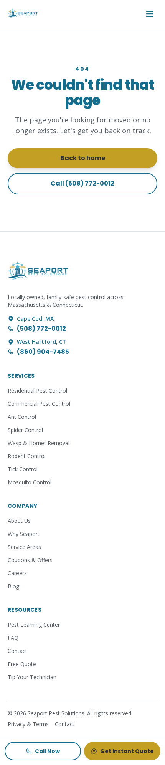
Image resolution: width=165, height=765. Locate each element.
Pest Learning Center (34, 624)
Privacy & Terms (28, 724)
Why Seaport (24, 533)
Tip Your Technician (32, 677)
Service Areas (24, 547)
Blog (13, 586)
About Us (19, 520)
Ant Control (22, 416)
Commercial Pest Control (39, 403)
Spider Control (25, 430)
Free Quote (22, 664)
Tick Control (23, 469)
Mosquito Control (29, 482)
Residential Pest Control (37, 390)
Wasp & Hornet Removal (38, 443)
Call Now (47, 751)
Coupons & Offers (30, 560)
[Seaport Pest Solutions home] (23, 14)
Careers (17, 573)
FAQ (13, 637)
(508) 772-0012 (41, 328)
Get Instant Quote (127, 751)
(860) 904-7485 (43, 351)
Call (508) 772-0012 (82, 183)
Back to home (82, 158)
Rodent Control (27, 456)
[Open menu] (149, 14)
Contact (17, 651)
